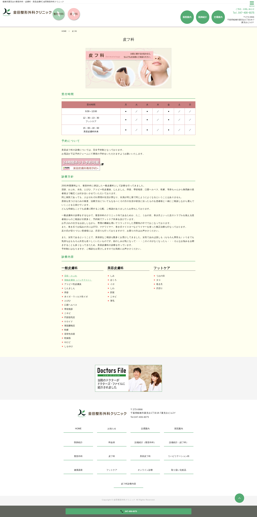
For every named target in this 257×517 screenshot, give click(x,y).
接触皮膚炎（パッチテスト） (78, 280)
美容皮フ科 (145, 456)
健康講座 (78, 470)
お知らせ (111, 428)
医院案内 (187, 17)
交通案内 (218, 17)
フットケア (111, 470)
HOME (64, 31)
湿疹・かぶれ (70, 276)
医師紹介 (202, 17)
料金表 (112, 442)
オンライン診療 (145, 470)
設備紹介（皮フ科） (178, 442)
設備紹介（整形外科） (145, 442)
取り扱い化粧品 (178, 470)
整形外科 (78, 456)
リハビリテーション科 (178, 456)
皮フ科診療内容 (128, 484)
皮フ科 (112, 456)
